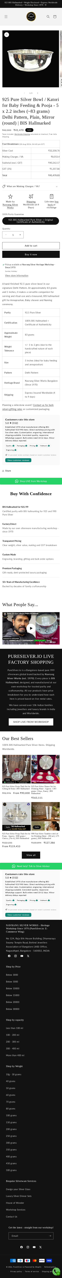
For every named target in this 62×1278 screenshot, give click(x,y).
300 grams (11, 1142)
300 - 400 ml (12, 1048)
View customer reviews (18, 460)
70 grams (10, 1101)
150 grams (11, 1122)
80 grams (10, 1108)
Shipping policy (48, 1271)
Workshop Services (15, 1209)
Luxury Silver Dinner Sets (19, 1196)
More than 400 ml (15, 1055)
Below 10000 (12, 988)
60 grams (10, 1095)
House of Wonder (15, 1203)
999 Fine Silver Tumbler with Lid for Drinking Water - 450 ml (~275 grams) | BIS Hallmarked (45, 836)
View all (31, 855)
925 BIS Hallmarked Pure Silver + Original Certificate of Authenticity (30, 221)
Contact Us (11, 1216)
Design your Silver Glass (18, 1189)
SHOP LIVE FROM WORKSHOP (31, 721)
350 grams (11, 1149)
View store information (16, 275)
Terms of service (32, 1271)
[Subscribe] (50, 1235)
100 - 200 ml (12, 1035)
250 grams (11, 1136)
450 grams (11, 1163)
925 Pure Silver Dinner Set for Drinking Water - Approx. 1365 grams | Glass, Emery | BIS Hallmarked (43, 790)
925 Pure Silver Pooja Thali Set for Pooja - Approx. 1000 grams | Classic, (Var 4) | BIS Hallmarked (16, 836)
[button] (6, 16)
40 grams (10, 1081)
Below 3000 (12, 975)
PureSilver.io (18, 1267)
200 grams (11, 1129)
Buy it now (31, 254)
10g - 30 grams (13, 1074)
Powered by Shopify (33, 1267)
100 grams (11, 1115)
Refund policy (50, 1267)
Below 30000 (12, 1009)
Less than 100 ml (14, 1028)
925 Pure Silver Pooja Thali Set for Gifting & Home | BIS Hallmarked (16, 787)
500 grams (11, 1170)
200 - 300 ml (12, 1041)
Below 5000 (12, 981)
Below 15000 (12, 995)
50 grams (10, 1088)
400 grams (11, 1156)
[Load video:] (31, 628)
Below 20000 (12, 1002)
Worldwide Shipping (22, 134)
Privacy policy (16, 1271)
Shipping (31, 201)
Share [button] (8, 470)
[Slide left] (24, 93)
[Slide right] (37, 93)
